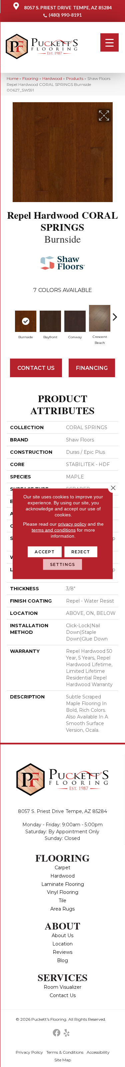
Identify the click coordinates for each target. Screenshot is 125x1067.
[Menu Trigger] (109, 42)
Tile (62, 901)
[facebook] (56, 1033)
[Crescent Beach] (99, 318)
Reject (80, 551)
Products (74, 78)
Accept (45, 551)
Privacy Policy (29, 1052)
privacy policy (72, 523)
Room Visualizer (62, 987)
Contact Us (36, 368)
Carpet (62, 868)
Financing (92, 368)
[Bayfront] (50, 321)
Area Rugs (62, 909)
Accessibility (98, 1052)
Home (12, 78)
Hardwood (52, 78)
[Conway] (75, 321)
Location (62, 944)
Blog (62, 960)
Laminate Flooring (62, 884)
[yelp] (66, 1033)
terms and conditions (54, 529)
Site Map (62, 1059)
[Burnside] (25, 321)
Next (115, 313)
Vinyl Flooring (62, 892)
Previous (10, 313)
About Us (62, 935)
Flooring (30, 78)
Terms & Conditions (64, 1052)
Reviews (62, 952)
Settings (62, 564)
